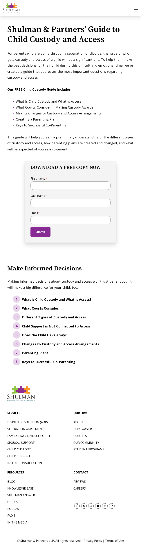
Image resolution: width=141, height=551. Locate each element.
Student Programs (88, 449)
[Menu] (136, 8)
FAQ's (11, 516)
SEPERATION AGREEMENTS (26, 429)
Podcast (14, 509)
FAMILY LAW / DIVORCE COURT (28, 436)
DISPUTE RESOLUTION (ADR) (27, 422)
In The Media (17, 522)
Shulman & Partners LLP (37, 541)
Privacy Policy (93, 541)
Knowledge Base (20, 488)
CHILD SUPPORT (18, 456)
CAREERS (79, 488)
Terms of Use (114, 541)
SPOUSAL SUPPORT (21, 443)
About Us (80, 422)
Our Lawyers (83, 429)
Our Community (86, 443)
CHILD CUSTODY (19, 449)
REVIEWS (79, 482)
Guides (12, 502)
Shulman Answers (22, 495)
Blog (11, 482)
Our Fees (80, 436)
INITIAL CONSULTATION (24, 463)
